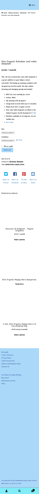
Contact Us (5, 366)
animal (7, 164)
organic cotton (19, 164)
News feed (5, 378)
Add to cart (7, 150)
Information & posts (8, 381)
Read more (20, 284)
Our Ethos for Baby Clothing (11, 375)
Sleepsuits (20, 161)
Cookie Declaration (8, 361)
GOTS (33, 113)
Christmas (23, 13)
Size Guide (9, 122)
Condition (4, 137)
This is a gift (8, 146)
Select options (19, 240)
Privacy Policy (6, 358)
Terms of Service (7, 355)
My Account (6, 491)
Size (2, 129)
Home (5, 13)
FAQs (3, 383)
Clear (20, 140)
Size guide (4, 352)
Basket (30, 489)
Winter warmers (13, 13)
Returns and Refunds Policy (11, 364)
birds (12, 164)
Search (19, 491)
